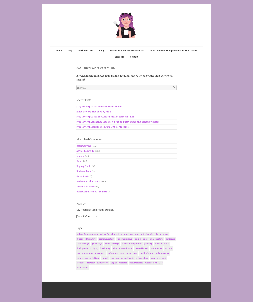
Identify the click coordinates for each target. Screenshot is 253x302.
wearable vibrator (153, 263)
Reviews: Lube (83, 171)
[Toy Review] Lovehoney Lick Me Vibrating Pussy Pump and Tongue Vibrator (117, 122)
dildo (145, 239)
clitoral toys (90, 239)
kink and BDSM (162, 243)
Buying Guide (83, 166)
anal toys (128, 234)
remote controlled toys (88, 258)
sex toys (115, 258)
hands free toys (111, 243)
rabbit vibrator (147, 253)
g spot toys (97, 243)
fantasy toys (83, 243)
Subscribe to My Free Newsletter (127, 50)
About (59, 50)
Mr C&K (168, 248)
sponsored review (86, 263)
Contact (134, 57)
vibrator (123, 263)
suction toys (103, 263)
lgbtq (95, 248)
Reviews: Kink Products (89, 181)
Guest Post (82, 176)
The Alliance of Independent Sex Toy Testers (173, 50)
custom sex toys (124, 239)
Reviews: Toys (83, 146)
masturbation (125, 248)
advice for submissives (111, 234)
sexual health (127, 258)
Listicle (80, 156)
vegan (114, 263)
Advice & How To (85, 151)
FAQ (70, 50)
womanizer (82, 267)
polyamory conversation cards (122, 253)
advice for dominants (87, 234)
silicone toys (142, 258)
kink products (84, 248)
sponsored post (158, 258)
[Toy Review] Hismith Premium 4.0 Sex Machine (102, 127)
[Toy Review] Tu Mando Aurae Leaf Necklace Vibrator (105, 116)
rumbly (105, 258)
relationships (162, 253)
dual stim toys (156, 239)
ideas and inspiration (132, 243)
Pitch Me (119, 57)
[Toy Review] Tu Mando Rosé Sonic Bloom (99, 106)
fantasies (170, 239)
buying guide (162, 234)
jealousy (148, 243)
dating (137, 239)
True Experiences (86, 186)
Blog (101, 50)
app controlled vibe (144, 234)
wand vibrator (136, 263)
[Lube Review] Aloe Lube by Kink (93, 111)
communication (106, 239)
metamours (156, 248)
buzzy (80, 239)
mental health (141, 248)
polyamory (100, 253)
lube (115, 248)
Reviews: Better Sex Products (91, 191)
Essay (79, 161)
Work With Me (85, 50)
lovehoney (105, 248)
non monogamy (85, 253)
